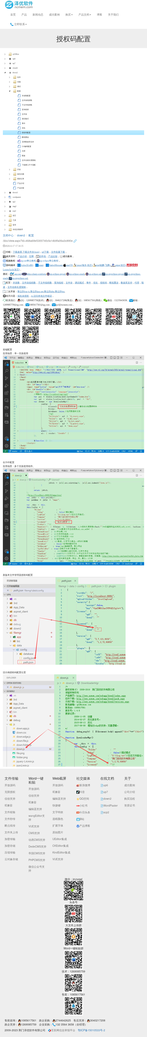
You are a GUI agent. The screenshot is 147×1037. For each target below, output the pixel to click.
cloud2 (15, 68)
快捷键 (56, 805)
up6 (14, 59)
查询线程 (25, 110)
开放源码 (10, 785)
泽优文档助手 (18, 229)
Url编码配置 (26, 146)
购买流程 (129, 798)
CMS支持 (34, 833)
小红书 (83, 805)
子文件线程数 (27, 105)
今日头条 (84, 812)
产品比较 (20, 188)
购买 (68, 14)
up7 (14, 63)
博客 (99, 14)
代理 (23, 151)
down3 (15, 193)
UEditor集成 (59, 839)
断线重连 (25, 137)
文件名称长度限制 (29, 160)
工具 (14, 220)
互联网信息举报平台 (63, 1030)
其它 (14, 216)
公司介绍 (129, 792)
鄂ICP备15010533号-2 (91, 1030)
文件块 (24, 114)
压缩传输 (10, 852)
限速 (23, 156)
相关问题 (20, 174)
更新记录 (20, 179)
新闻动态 (38, 14)
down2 (15, 73)
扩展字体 (57, 825)
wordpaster (17, 197)
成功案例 (54, 14)
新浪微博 (84, 785)
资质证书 (129, 805)
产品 (24, 14)
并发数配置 (26, 96)
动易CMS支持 (37, 840)
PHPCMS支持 (37, 860)
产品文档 (83, 14)
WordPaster (110, 805)
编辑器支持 (35, 809)
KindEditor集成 (61, 852)
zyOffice (16, 54)
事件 (23, 123)
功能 (19, 82)
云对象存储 (11, 859)
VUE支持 (34, 826)
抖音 (82, 792)
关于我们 (113, 14)
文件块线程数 (27, 100)
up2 (14, 202)
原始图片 (57, 832)
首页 (13, 14)
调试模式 (25, 119)
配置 (19, 91)
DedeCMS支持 (37, 846)
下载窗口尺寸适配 (29, 165)
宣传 (14, 225)
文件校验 (10, 812)
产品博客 (84, 826)
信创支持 (10, 798)
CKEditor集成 (60, 846)
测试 (19, 86)
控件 (19, 77)
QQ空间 (84, 798)
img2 (14, 206)
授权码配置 (26, 133)
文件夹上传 (11, 832)
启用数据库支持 (28, 142)
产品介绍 (20, 183)
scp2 (14, 211)
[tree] (73, 142)
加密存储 (10, 846)
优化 (23, 128)
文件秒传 (10, 819)
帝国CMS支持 (37, 853)
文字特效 (57, 812)
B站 (82, 819)
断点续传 (10, 825)
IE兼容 (8, 805)
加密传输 (10, 839)
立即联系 (19, 24)
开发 (19, 169)
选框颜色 (57, 819)
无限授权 (10, 792)
